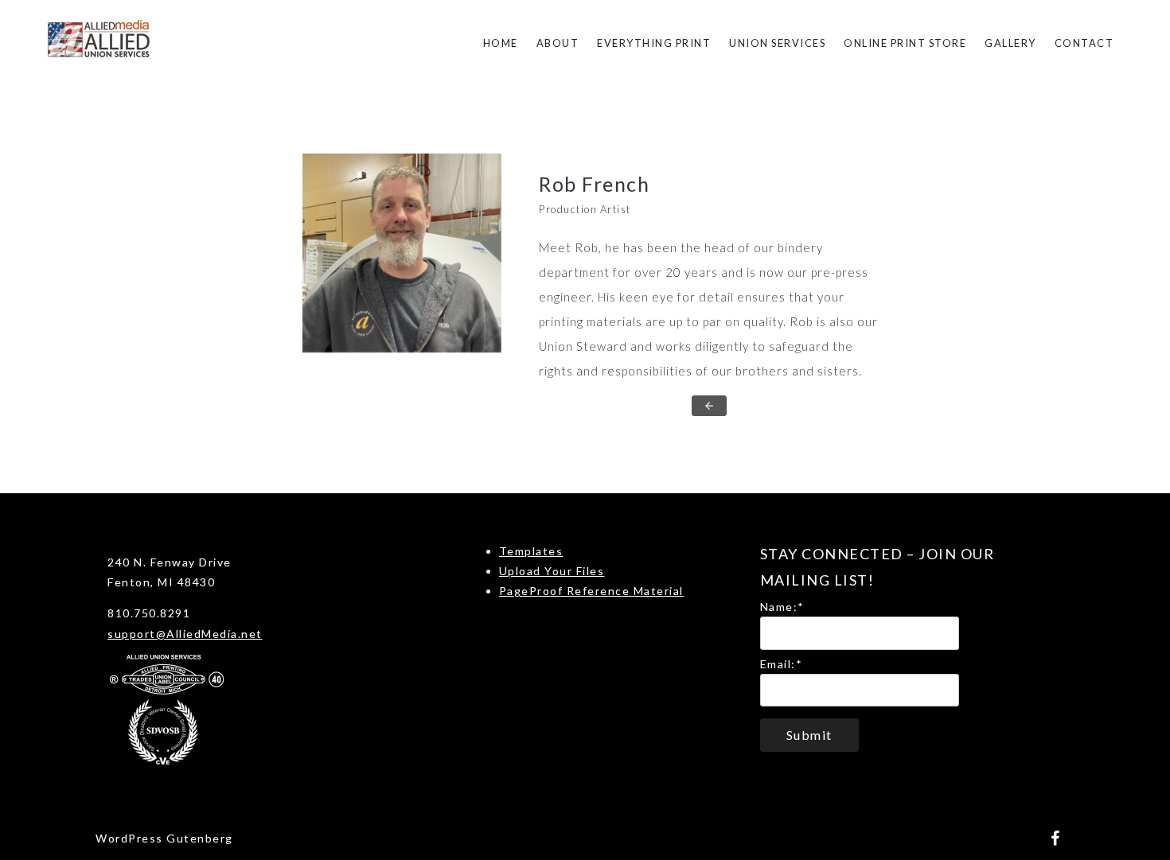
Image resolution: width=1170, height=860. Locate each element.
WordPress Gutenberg (164, 838)
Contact (1084, 43)
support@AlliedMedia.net (185, 633)
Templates (531, 551)
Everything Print (654, 43)
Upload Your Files (552, 571)
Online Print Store (905, 43)
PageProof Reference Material (591, 590)
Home (500, 43)
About (557, 43)
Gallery (1010, 43)
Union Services (777, 43)
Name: (782, 606)
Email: (781, 664)
